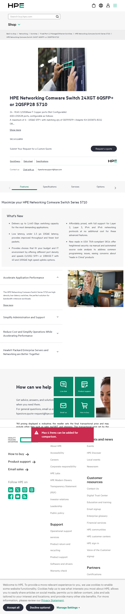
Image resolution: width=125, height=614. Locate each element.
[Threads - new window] (31, 489)
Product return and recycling (60, 547)
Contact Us (93, 488)
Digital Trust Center (97, 495)
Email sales (16, 469)
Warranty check (58, 570)
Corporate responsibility (63, 466)
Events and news (100, 439)
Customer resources (95, 480)
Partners (93, 568)
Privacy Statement (52, 600)
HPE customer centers (99, 536)
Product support (84, 391)
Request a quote (104, 148)
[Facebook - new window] (10, 496)
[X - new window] (17, 489)
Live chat (63, 391)
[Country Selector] (101, 5)
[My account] (108, 5)
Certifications (94, 574)
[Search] (57, 16)
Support (56, 524)
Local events (93, 459)
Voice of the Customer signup (99, 553)
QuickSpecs (15, 161)
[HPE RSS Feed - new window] (24, 496)
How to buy (84, 412)
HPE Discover (94, 452)
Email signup (94, 509)
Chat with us (28, 169)
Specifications (42, 161)
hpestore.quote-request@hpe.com (35, 413)
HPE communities (96, 529)
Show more (15, 129)
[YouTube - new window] (17, 496)
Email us (63, 412)
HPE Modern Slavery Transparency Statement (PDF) (63, 486)
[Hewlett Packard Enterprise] (16, 5)
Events (90, 446)
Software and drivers (61, 563)
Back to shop (11, 33)
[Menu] (115, 5)
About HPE (56, 446)
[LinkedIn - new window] (10, 489)
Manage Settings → (68, 607)
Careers (54, 459)
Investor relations (59, 499)
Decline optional (40, 607)
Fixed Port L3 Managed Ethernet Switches (56, 33)
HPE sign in (93, 543)
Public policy (57, 513)
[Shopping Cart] (94, 5)
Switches (34, 33)
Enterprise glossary (97, 515)
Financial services (96, 522)
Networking (23, 33)
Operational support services (61, 534)
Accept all (13, 607)
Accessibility (57, 452)
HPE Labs (55, 473)
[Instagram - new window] (24, 489)
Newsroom (92, 466)
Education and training (99, 502)
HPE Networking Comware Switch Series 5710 (92, 33)
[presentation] (115, 188)
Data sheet (28, 161)
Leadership (56, 506)
